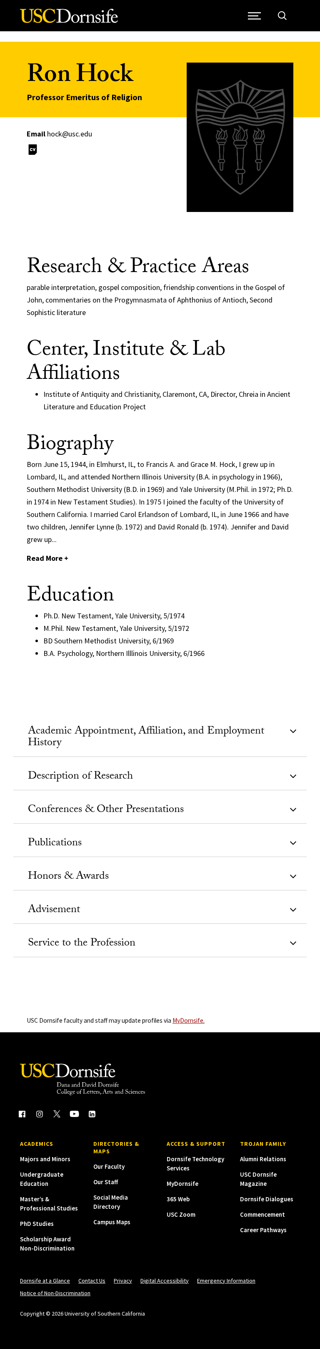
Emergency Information (226, 1280)
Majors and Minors (45, 1159)
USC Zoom (181, 1214)
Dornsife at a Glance (45, 1280)
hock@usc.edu (69, 134)
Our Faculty (109, 1166)
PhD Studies (37, 1224)
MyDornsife (182, 1184)
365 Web (178, 1199)
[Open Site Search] (282, 15)
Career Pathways (263, 1230)
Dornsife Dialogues (266, 1199)
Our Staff (105, 1182)
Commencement (262, 1214)
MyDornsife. (188, 1020)
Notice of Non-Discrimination (55, 1293)
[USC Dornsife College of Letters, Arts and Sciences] (69, 21)
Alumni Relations (263, 1159)
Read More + (47, 558)
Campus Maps (111, 1222)
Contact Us (91, 1280)
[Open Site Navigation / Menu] (254, 15)
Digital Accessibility (164, 1280)
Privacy (123, 1280)
